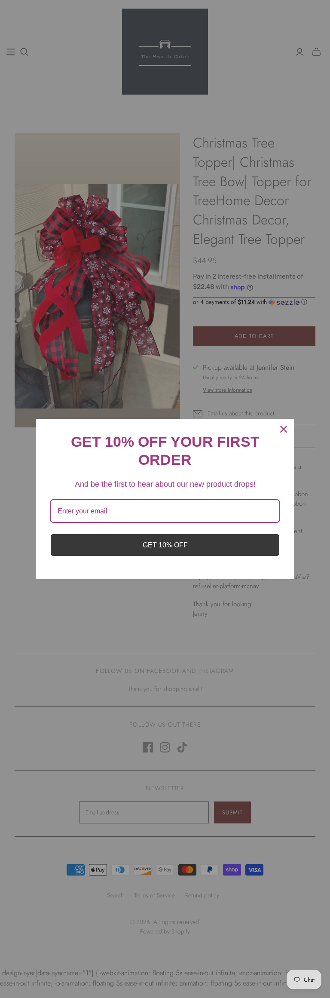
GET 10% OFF (165, 545)
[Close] (283, 429)
